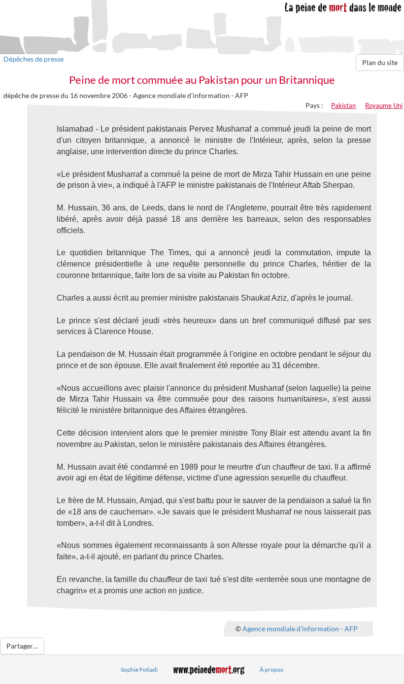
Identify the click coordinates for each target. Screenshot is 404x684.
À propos (271, 669)
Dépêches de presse (33, 59)
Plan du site (380, 62)
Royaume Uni (384, 105)
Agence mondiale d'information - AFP (300, 628)
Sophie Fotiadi (139, 669)
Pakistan (343, 105)
